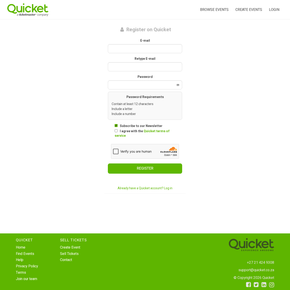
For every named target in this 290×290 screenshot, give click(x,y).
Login (274, 9)
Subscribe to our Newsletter (141, 126)
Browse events (214, 9)
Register (145, 168)
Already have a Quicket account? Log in (145, 188)
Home (20, 247)
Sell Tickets (69, 253)
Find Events (25, 253)
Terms (21, 272)
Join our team (26, 279)
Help (19, 260)
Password (145, 77)
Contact (66, 260)
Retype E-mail (145, 59)
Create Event (70, 247)
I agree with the (142, 133)
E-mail (145, 40)
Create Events (248, 9)
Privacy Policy (27, 266)
